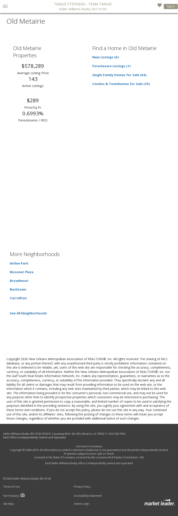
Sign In (171, 6)
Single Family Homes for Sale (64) (119, 75)
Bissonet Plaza (21, 272)
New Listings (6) (105, 57)
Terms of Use (11, 486)
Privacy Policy (82, 486)
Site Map (8, 504)
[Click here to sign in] (159, 6)
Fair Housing (11, 496)
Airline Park (19, 263)
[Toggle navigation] (5, 6)
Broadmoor (19, 280)
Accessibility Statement (88, 496)
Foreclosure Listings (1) (111, 66)
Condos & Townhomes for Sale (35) (121, 84)
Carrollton (18, 298)
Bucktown (18, 289)
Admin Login (81, 504)
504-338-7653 (117, 434)
